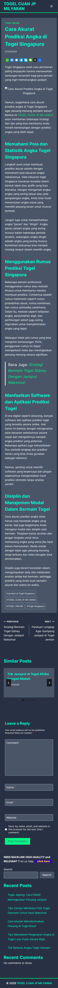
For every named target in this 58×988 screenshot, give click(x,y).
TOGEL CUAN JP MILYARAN (21, 600)
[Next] (49, 682)
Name (11, 787)
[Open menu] (51, 6)
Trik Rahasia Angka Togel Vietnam (29, 947)
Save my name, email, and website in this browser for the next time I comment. (29, 829)
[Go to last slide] (8, 682)
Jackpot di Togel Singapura (20, 593)
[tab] (23, 700)
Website (11, 817)
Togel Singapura (35, 606)
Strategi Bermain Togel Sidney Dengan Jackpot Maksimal (14, 630)
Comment (13, 742)
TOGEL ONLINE (12, 23)
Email (10, 802)
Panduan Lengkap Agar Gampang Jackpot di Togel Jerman (43, 630)
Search (8, 869)
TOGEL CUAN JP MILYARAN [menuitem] (35, 115)
